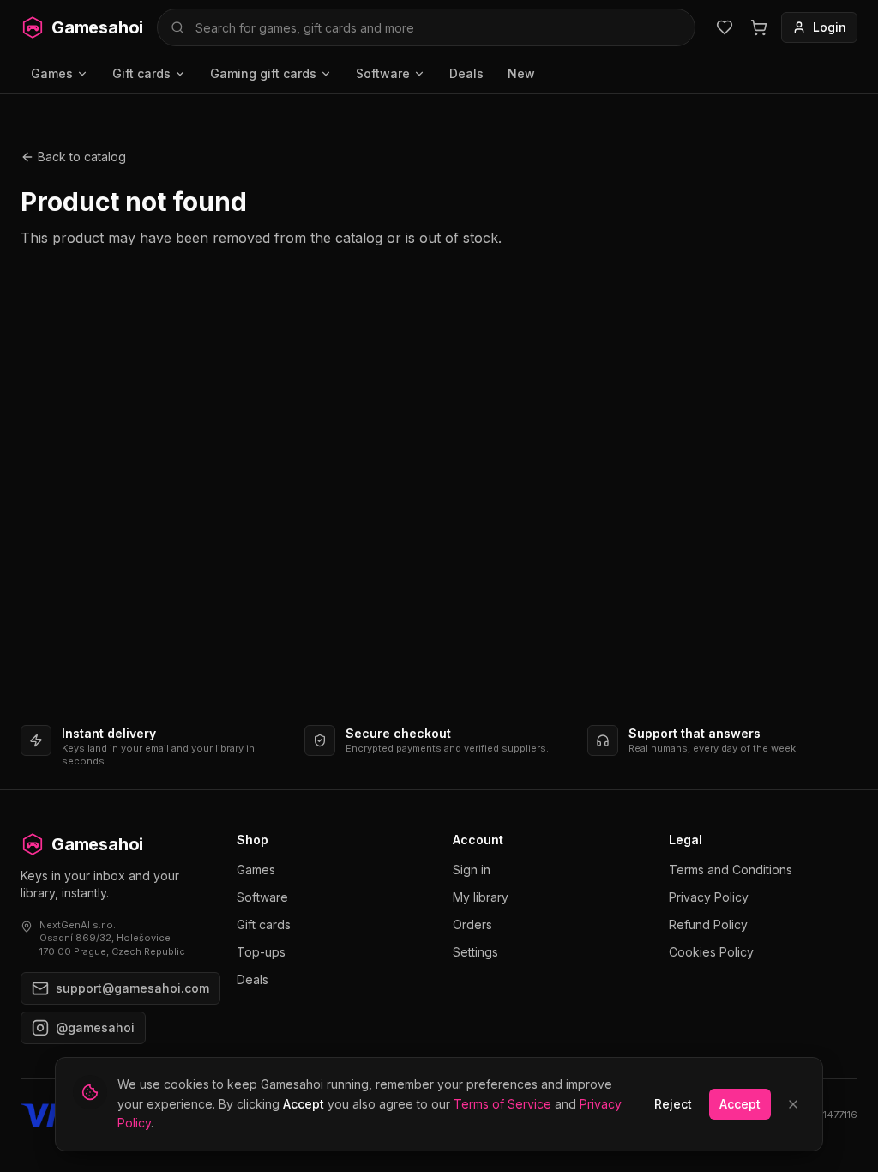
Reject (673, 1103)
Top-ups (261, 952)
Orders (472, 924)
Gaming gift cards (263, 73)
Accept (740, 1103)
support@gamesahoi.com (132, 988)
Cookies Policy (711, 952)
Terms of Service (502, 1103)
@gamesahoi (95, 1027)
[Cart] (758, 27)
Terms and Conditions (730, 869)
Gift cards (141, 73)
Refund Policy (708, 924)
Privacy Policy (709, 897)
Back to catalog (82, 156)
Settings (475, 952)
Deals (466, 73)
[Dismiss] (793, 1104)
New (521, 73)
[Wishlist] (724, 27)
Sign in (471, 869)
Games (52, 73)
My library (480, 897)
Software (383, 73)
